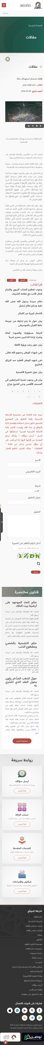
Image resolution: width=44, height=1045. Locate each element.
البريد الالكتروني (33, 471)
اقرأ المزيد (22, 790)
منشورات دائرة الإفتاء (33, 948)
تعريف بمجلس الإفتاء (33, 926)
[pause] (32, 125)
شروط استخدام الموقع (33, 980)
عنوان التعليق (34, 497)
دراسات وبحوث (36, 953)
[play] (40, 125)
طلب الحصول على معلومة (31, 994)
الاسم (37, 460)
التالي (11, 280)
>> (29, 396)
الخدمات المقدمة (35, 921)
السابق (23, 280)
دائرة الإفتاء (37, 917)
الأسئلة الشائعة (36, 971)
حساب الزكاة (37, 958)
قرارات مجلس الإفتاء (34, 930)
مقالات (39, 935)
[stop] (36, 125)
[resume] (28, 125)
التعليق (37, 511)
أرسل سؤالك (37, 985)
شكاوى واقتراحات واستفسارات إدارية (27, 967)
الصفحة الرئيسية (35, 25)
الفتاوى (39, 939)
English (5, 13)
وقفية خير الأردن (35, 989)
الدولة (37, 485)
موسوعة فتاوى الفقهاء (33, 944)
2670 (34, 729)
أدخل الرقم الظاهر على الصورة (26, 543)
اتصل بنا (39, 962)
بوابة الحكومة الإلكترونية (32, 976)
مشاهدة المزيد (22, 741)
